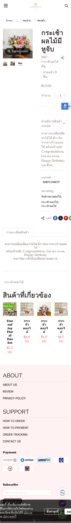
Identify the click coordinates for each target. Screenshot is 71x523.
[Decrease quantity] (55, 95)
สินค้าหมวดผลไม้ (51, 196)
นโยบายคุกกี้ (9, 516)
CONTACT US (12, 441)
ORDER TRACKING (15, 434)
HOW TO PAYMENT (16, 428)
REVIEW (8, 391)
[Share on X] (60, 218)
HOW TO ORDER (14, 421)
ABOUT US (10, 384)
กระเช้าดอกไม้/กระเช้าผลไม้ (50, 204)
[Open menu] (5, 5)
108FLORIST (51, 182)
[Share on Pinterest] (66, 218)
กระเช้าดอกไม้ (14, 282)
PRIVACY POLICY (14, 398)
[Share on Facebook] (55, 218)
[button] (66, 5)
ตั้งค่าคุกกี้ (53, 511)
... (17, 20)
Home (9, 20)
